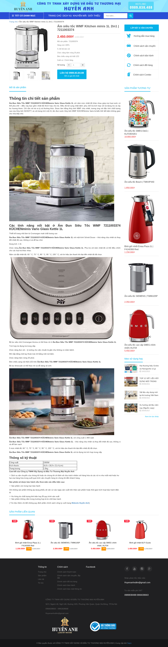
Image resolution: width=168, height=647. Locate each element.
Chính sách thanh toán (66, 572)
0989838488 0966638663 (136, 595)
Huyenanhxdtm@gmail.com (137, 582)
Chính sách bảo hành (66, 585)
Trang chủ (42, 572)
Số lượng (61, 65)
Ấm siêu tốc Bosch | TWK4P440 (139, 182)
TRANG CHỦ (54, 15)
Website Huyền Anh (80, 503)
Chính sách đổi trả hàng (67, 581)
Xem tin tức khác (152, 416)
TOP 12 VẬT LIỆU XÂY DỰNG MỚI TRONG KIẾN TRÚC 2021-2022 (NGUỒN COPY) (149, 380)
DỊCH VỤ (67, 15)
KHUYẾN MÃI (80, 15)
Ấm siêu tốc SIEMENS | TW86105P (141, 296)
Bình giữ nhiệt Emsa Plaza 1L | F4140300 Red (138, 247)
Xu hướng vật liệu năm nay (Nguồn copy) (149, 406)
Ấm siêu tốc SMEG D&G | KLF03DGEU (136, 132)
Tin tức (41, 583)
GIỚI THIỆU (94, 15)
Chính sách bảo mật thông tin (69, 589)
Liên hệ (41, 579)
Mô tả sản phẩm (17, 87)
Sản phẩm (42, 575)
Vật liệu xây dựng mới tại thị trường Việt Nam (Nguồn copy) (149, 394)
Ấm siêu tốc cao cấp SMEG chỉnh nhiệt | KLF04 (140, 346)
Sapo (129, 643)
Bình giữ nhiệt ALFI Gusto (140, 543)
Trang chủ (13, 22)
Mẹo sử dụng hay (133, 359)
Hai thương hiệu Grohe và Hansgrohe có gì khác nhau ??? (149, 367)
